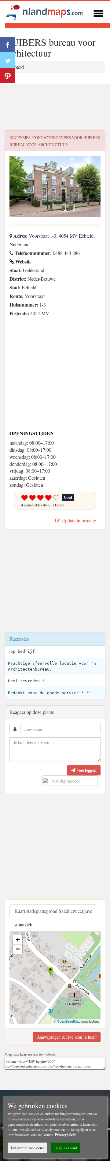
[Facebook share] (7, 44)
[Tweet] (7, 60)
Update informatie (78, 520)
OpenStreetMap (68, 1021)
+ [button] (18, 940)
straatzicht (24, 924)
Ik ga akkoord (65, 1148)
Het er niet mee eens (27, 1148)
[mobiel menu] (98, 12)
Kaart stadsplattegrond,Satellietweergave (53, 911)
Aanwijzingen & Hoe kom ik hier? (67, 1037)
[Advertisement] (55, 107)
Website (22, 261)
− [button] (18, 949)
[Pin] (7, 75)
